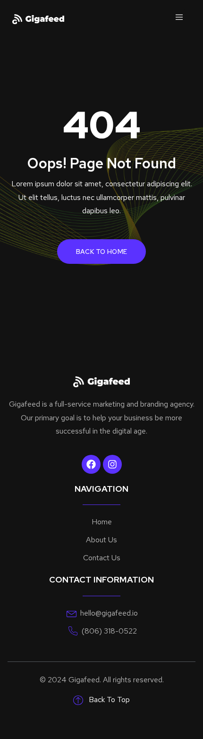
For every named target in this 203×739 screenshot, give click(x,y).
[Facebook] (91, 464)
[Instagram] (112, 464)
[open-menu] (179, 19)
